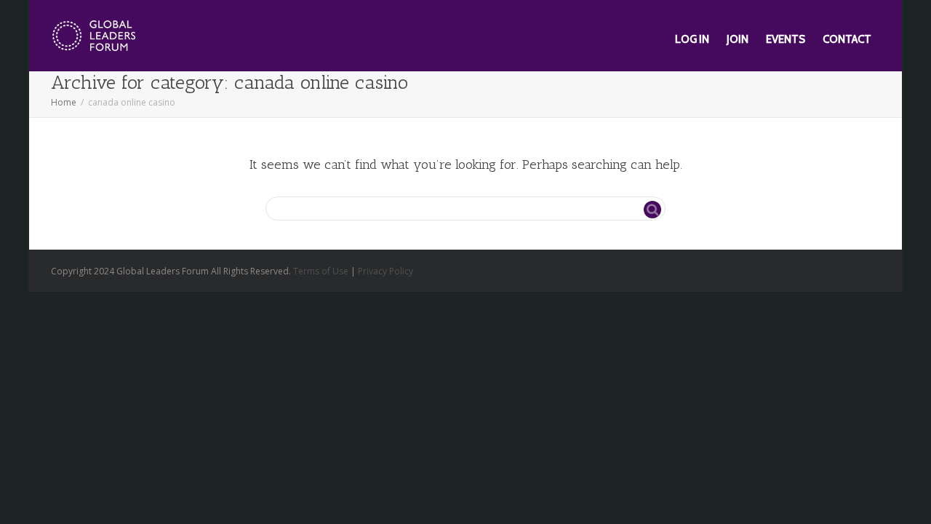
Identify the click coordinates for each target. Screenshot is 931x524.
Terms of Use (320, 271)
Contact (847, 39)
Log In (692, 39)
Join (737, 39)
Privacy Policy (385, 271)
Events (785, 39)
